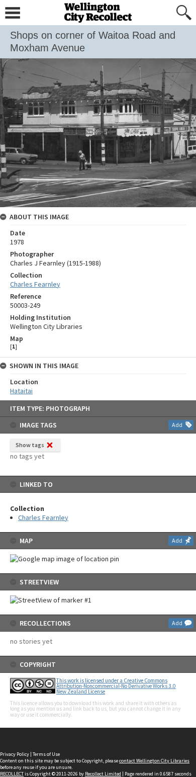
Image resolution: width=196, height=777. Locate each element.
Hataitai (21, 390)
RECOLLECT (12, 773)
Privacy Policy (14, 754)
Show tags (30, 445)
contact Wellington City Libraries (154, 760)
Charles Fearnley (43, 517)
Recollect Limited (103, 773)
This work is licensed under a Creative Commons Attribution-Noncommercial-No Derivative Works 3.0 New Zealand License (116, 686)
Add (177, 424)
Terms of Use (46, 754)
